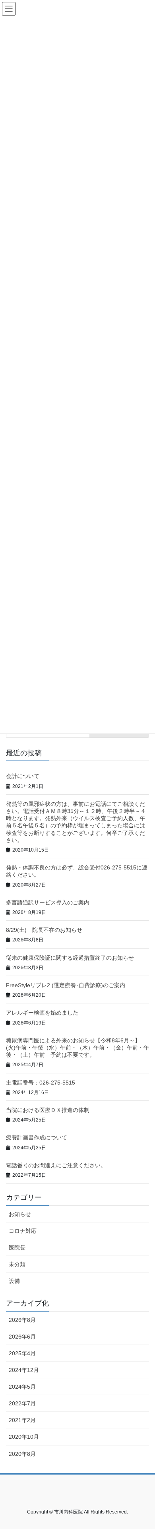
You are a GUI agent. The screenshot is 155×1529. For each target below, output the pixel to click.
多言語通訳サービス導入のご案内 (47, 902)
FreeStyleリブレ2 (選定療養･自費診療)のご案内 (65, 985)
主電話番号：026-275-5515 (40, 1082)
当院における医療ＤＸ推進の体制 (47, 1110)
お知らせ (20, 1214)
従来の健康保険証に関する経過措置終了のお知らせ (70, 958)
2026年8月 (22, 1320)
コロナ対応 (23, 1231)
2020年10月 (24, 1437)
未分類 (17, 1264)
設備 (14, 1281)
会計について (22, 776)
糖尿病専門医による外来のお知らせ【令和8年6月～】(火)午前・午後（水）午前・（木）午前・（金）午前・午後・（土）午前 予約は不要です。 (77, 1047)
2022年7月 (22, 1403)
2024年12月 (24, 1370)
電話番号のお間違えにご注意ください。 (56, 1165)
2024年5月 (22, 1386)
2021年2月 (22, 1420)
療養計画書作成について (36, 1137)
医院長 (17, 1247)
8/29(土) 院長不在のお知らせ (44, 930)
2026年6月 (22, 1336)
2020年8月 (22, 1454)
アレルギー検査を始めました (42, 1012)
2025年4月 (22, 1353)
